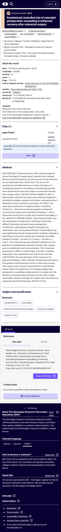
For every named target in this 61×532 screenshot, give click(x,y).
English (27, 444)
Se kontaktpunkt (32, 396)
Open (28, 155)
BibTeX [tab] (44, 342)
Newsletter (11, 508)
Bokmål (7, 444)
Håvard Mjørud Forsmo (12, 31)
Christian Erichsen (36, 31)
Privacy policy (13, 512)
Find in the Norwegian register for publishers (22, 118)
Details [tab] (9, 329)
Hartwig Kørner (44, 34)
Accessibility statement (17, 516)
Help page (7, 496)
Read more (51, 413)
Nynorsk (17, 444)
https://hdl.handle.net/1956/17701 (26, 89)
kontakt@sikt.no (14, 527)
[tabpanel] (30, 359)
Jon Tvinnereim (26, 34)
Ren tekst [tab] (17, 342)
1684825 (16, 92)
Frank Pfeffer (10, 37)
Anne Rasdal (10, 34)
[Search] (11, 4)
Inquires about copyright (18, 520)
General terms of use (51, 139)
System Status (9, 501)
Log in (50, 4)
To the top (32, 408)
